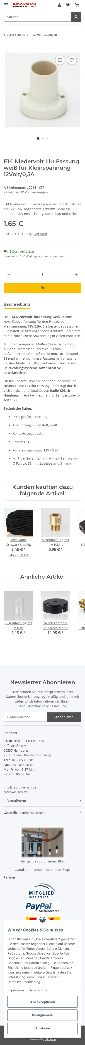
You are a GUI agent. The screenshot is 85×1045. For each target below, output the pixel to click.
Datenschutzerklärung (23, 696)
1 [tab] (38, 138)
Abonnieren (64, 717)
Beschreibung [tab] (17, 304)
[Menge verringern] (9, 274)
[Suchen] (76, 17)
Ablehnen (42, 1028)
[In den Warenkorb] (7, 48)
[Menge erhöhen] (76, 274)
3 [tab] (47, 138)
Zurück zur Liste (17, 35)
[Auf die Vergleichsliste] (60, 60)
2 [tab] (42, 138)
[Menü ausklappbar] (6, 3)
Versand (40, 234)
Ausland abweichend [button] (52, 256)
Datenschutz (38, 990)
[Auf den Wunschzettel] (72, 60)
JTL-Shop (50, 1039)
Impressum (15, 990)
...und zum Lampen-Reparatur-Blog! (42, 869)
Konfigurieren (42, 1015)
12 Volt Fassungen (34, 192)
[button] (59, 5)
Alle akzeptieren (42, 1002)
